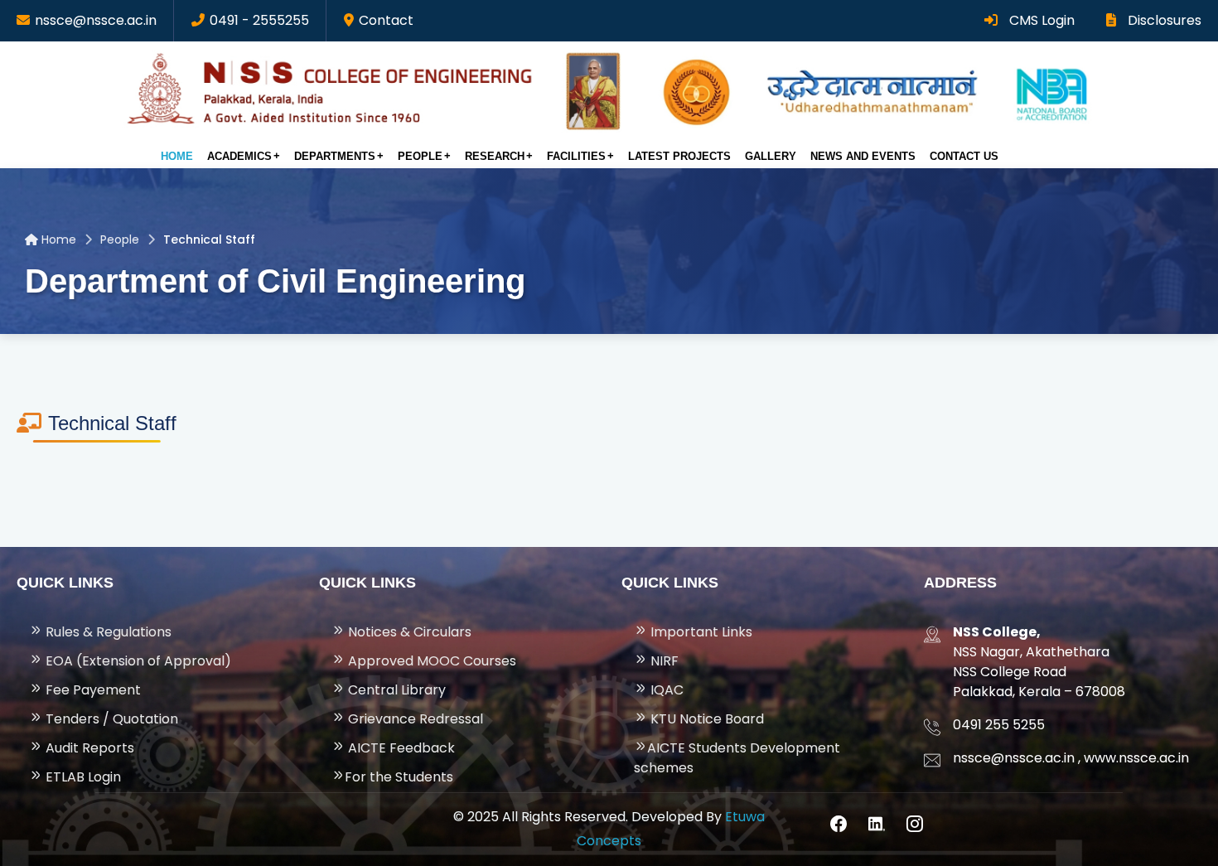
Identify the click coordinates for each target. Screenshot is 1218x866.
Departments (334, 156)
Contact (386, 20)
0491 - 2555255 (259, 20)
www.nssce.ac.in (1136, 757)
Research (494, 156)
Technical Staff (209, 239)
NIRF (663, 660)
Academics (239, 156)
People (420, 156)
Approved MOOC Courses (430, 660)
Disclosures (1162, 20)
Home (177, 156)
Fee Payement (91, 689)
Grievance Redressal (414, 718)
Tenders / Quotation (110, 718)
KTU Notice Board (705, 718)
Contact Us (964, 156)
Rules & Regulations (107, 631)
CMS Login (1040, 20)
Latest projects (679, 156)
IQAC (665, 689)
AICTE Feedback (400, 747)
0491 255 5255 (999, 724)
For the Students (399, 776)
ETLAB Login (81, 776)
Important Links (699, 631)
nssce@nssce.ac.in (96, 20)
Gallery (770, 156)
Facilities (576, 156)
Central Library (395, 689)
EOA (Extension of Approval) (136, 660)
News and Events (863, 156)
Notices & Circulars (408, 631)
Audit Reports (88, 747)
